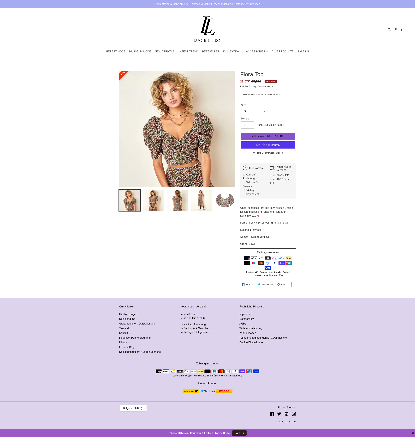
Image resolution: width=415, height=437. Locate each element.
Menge (245, 118)
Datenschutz (246, 319)
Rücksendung (127, 319)
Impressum (245, 314)
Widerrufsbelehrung (250, 328)
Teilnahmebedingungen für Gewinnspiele (263, 337)
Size (243, 105)
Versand (124, 328)
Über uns (124, 342)
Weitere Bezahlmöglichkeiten (268, 152)
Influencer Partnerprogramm (135, 337)
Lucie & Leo (290, 421)
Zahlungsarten (247, 333)
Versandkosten (266, 86)
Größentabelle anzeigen (261, 94)
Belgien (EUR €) (132, 408)
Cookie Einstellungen (251, 342)
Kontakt (123, 333)
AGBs (242, 323)
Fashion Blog (127, 347)
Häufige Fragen (128, 314)
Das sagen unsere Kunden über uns (140, 351)
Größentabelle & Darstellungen (137, 323)
